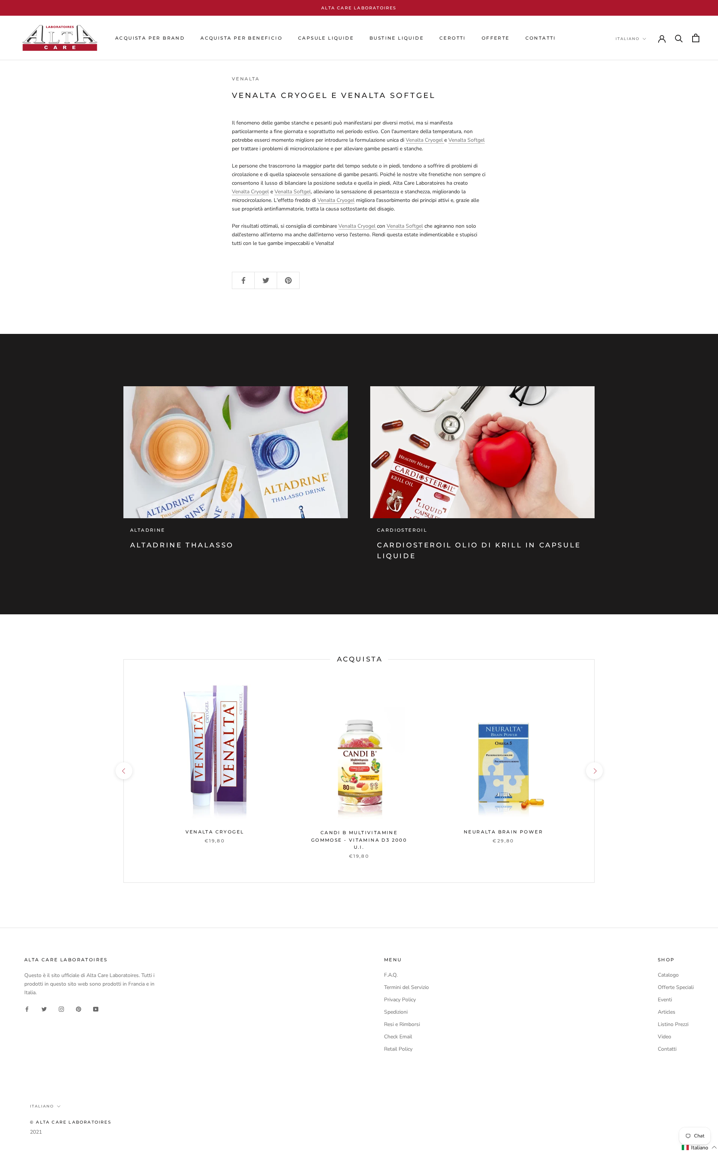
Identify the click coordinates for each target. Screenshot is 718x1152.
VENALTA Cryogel (214, 832)
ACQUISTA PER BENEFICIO (241, 38)
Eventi (665, 999)
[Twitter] (44, 1008)
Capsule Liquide (326, 38)
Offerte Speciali (676, 987)
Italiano (627, 38)
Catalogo (668, 975)
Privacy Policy (400, 999)
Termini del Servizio (406, 987)
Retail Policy (398, 1049)
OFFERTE (496, 38)
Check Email (398, 1036)
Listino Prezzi (673, 1024)
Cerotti (452, 38)
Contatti (667, 1049)
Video (664, 1036)
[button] (699, 1147)
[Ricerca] (679, 38)
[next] (594, 770)
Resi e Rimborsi (402, 1024)
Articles (666, 1012)
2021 (36, 1132)
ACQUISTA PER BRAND (150, 38)
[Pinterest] (78, 1008)
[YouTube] (95, 1008)
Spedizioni (396, 1012)
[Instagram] (61, 1008)
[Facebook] (27, 1008)
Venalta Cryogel (425, 140)
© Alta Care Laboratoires (70, 1122)
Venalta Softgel (466, 140)
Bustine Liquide (396, 38)
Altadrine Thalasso (182, 545)
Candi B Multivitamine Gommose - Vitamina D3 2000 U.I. (359, 840)
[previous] (123, 770)
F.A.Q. (391, 975)
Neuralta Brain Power (503, 832)
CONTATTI (540, 38)
